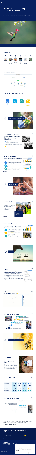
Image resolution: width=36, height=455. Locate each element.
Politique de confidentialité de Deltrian (12, 438)
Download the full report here (9, 424)
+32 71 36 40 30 (15, 443)
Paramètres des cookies (4, 451)
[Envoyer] (25, 435)
